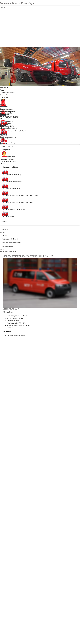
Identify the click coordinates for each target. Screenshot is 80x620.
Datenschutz (12, 252)
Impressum (3, 252)
